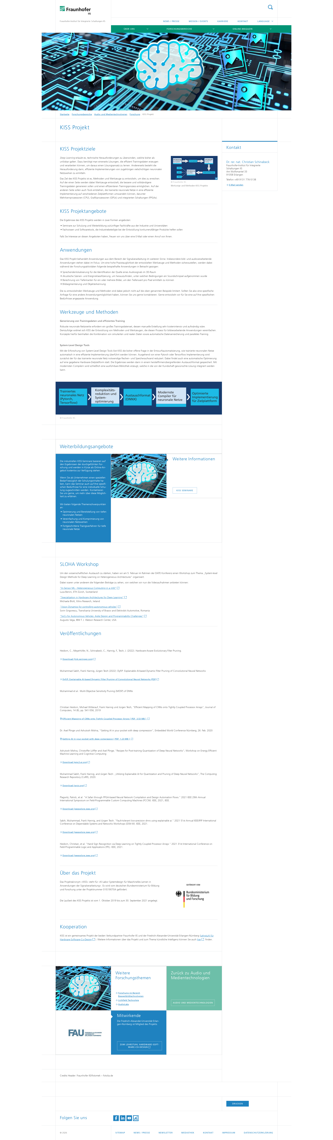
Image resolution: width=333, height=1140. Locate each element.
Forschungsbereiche (179, 29)
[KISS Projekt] (194, 168)
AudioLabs (123, 1004)
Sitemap (120, 1133)
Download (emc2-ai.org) (75, 762)
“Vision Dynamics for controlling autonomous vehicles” (88, 606)
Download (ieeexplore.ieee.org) (79, 809)
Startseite (64, 114)
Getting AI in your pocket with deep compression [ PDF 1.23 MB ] (96, 739)
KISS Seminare (184, 490)
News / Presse (171, 21)
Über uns (129, 29)
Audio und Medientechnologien (110, 114)
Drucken (237, 1103)
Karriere (222, 21)
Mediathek (187, 1133)
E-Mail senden (236, 185)
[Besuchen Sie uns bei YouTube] (129, 1118)
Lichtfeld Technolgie (128, 1000)
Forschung (135, 114)
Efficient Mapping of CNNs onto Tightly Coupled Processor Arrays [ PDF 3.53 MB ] (105, 719)
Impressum (228, 1133)
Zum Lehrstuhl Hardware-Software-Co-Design (139, 1045)
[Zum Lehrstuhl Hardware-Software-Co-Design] (85, 1033)
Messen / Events (198, 21)
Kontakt (243, 21)
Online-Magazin (243, 29)
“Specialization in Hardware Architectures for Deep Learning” (92, 597)
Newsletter (166, 1133)
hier (199, 939)
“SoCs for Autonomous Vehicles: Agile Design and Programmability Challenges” (102, 616)
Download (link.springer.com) (78, 659)
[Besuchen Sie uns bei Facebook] (116, 1118)
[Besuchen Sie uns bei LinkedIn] (122, 1118)
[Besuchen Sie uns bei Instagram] (136, 1118)
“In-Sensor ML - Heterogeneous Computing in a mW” (88, 588)
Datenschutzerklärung (258, 1133)
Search (270, 7)
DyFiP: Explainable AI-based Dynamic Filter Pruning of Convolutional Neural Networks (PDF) (109, 679)
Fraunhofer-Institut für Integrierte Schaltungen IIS (82, 21)
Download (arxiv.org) (73, 785)
